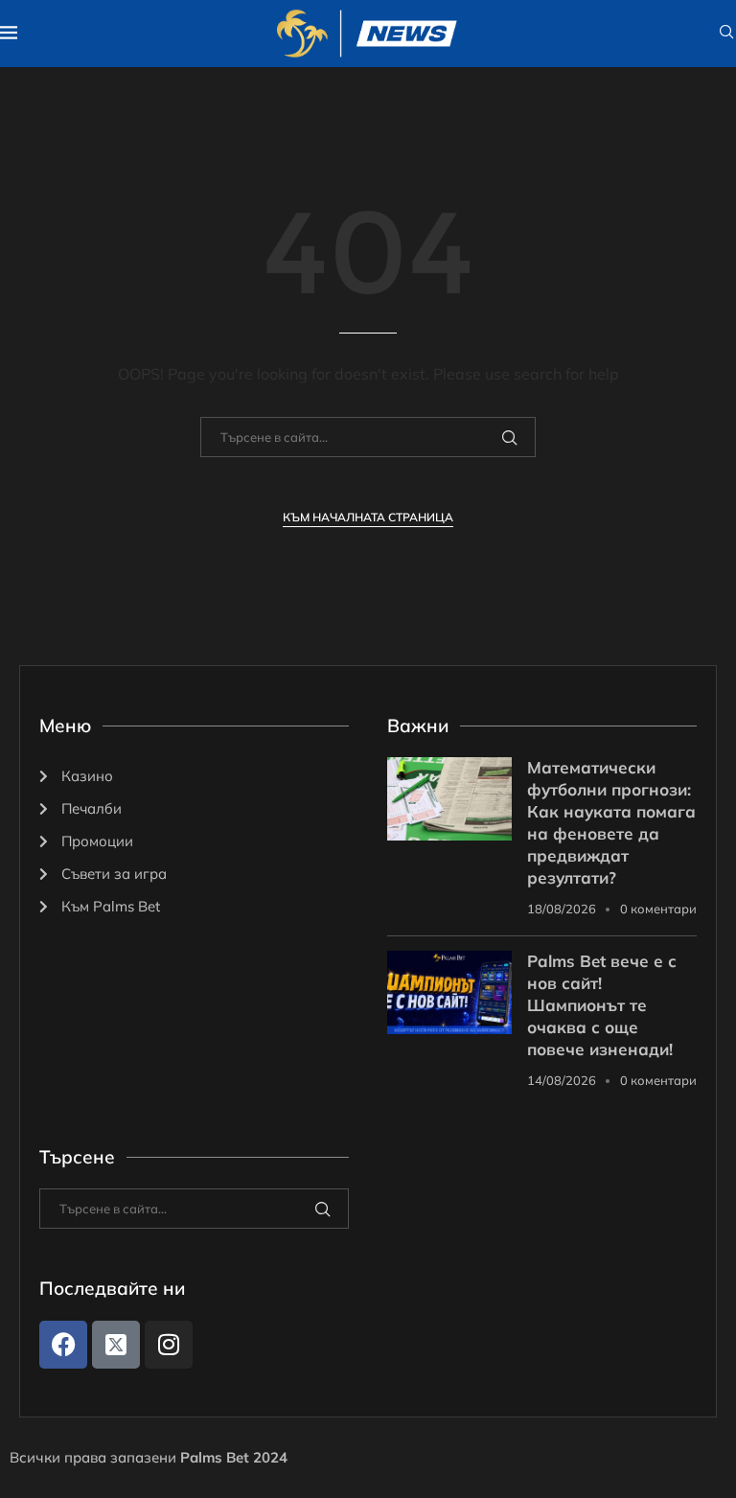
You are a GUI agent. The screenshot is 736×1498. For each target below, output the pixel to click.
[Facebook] (63, 1345)
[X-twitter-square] (116, 1345)
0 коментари (658, 908)
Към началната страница (368, 517)
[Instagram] (169, 1345)
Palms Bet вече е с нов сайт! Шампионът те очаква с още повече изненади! (602, 1005)
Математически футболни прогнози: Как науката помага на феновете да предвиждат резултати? (611, 822)
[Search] (726, 33)
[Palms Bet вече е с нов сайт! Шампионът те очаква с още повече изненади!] (449, 992)
